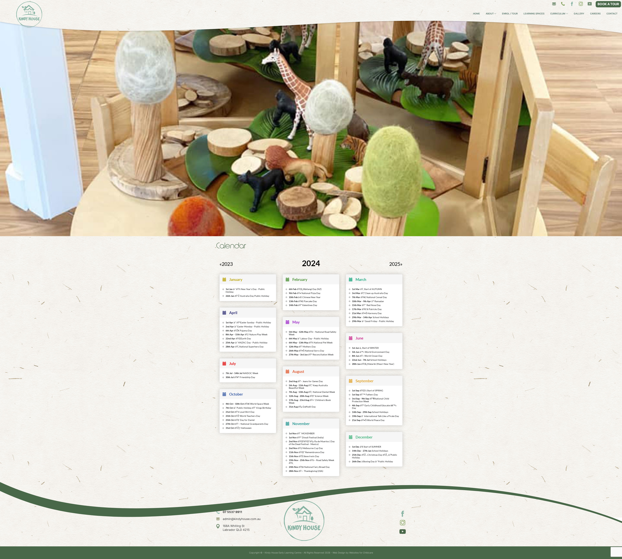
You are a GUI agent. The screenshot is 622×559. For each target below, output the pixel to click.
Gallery (579, 13)
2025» (396, 264)
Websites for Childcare (361, 552)
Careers (595, 13)
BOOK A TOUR (608, 4)
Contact (611, 13)
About (490, 13)
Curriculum (557, 13)
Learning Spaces (534, 13)
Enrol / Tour (510, 13)
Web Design (339, 552)
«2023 (226, 264)
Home (476, 13)
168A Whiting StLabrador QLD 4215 (236, 528)
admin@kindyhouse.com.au (241, 519)
